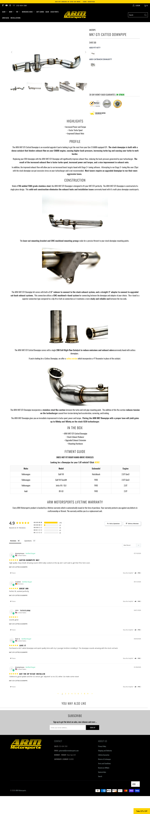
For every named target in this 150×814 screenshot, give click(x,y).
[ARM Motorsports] (75, 15)
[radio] (92, 53)
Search (100, 776)
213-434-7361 (21, 5)
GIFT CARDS (40, 12)
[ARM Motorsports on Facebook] (3, 5)
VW (17, 12)
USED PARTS (55, 12)
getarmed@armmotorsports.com (69, 750)
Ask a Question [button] (114, 524)
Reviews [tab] (13, 541)
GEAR (47, 12)
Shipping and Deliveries (105, 750)
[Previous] (12, 52)
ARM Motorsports (21, 790)
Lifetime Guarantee (103, 755)
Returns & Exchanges (104, 759)
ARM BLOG (5, 18)
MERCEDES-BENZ (27, 12)
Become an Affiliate (103, 767)
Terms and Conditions (104, 763)
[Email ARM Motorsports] (14, 5)
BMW (11, 12)
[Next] (85, 52)
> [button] (92, 693)
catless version (71, 358)
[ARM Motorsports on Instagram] (10, 5)
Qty (90, 78)
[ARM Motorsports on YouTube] (6, 5)
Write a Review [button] (133, 524)
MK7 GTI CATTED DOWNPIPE (18, 567)
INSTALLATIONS (16, 18)
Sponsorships (102, 772)
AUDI (4, 12)
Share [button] (14, 573)
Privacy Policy (102, 746)
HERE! (97, 462)
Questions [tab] (28, 541)
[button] (136, 573)
